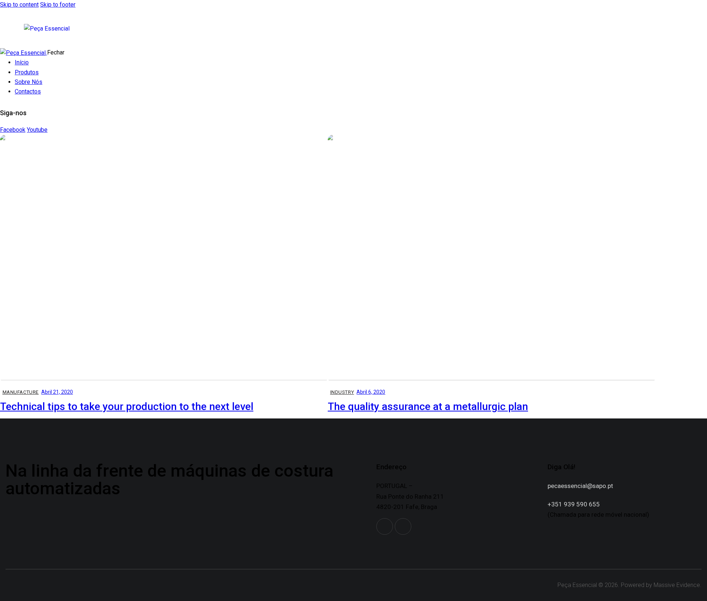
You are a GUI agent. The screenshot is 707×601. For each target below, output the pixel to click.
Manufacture (21, 392)
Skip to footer (57, 4)
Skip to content (19, 4)
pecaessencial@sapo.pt (580, 485)
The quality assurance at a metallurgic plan (428, 406)
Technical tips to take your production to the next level (126, 406)
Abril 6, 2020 (370, 392)
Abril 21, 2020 (57, 392)
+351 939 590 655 (574, 504)
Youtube (37, 129)
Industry (342, 392)
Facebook (12, 129)
